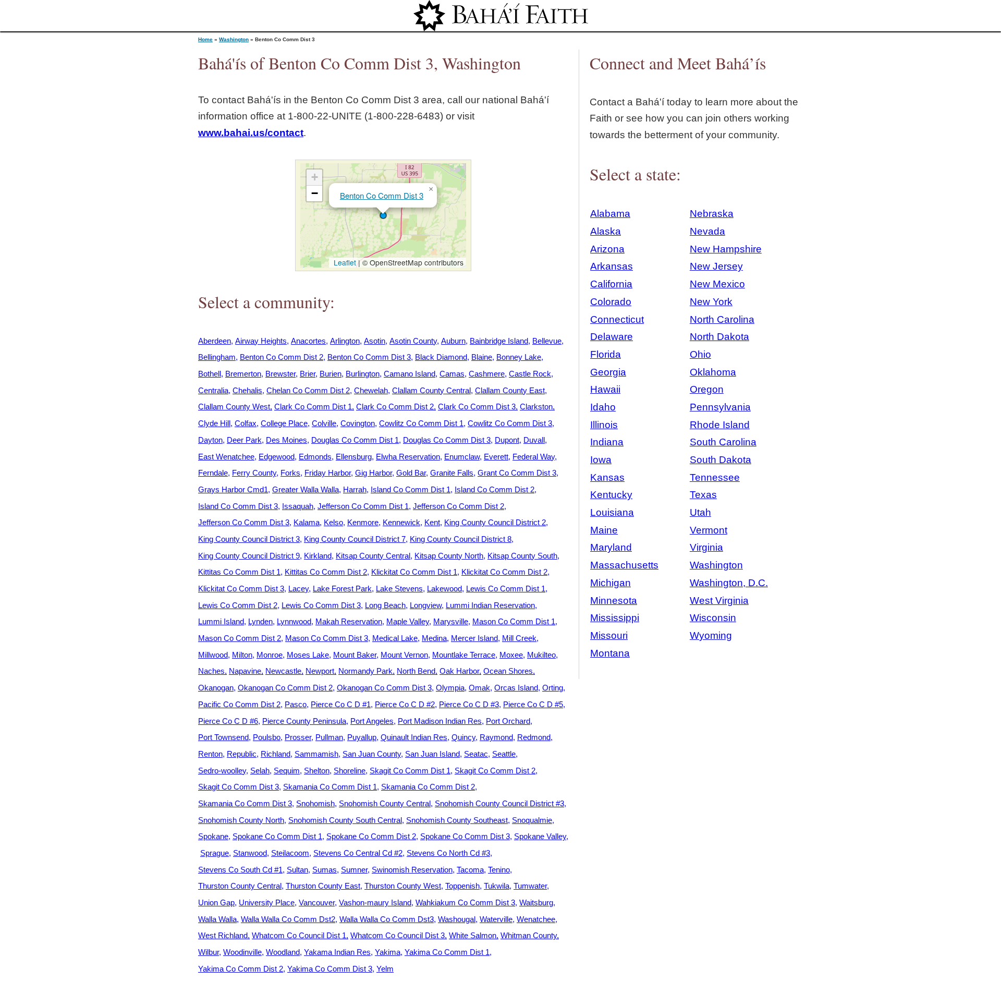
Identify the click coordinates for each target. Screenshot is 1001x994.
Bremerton (243, 373)
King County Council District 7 (355, 539)
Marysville (450, 621)
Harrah (355, 489)
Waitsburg (536, 902)
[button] (383, 215)
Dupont (507, 439)
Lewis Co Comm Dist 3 (321, 605)
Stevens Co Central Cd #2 (357, 852)
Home (205, 39)
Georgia (608, 372)
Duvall (534, 439)
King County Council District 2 (495, 522)
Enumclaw (462, 456)
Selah (260, 770)
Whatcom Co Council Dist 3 (397, 935)
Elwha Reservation (408, 456)
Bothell (209, 373)
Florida (605, 354)
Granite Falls (451, 472)
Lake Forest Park (342, 588)
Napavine (245, 670)
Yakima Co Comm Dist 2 (240, 968)
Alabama (610, 213)
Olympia (450, 687)
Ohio (700, 354)
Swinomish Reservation (412, 869)
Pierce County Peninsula (304, 721)
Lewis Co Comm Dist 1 (505, 588)
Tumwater (530, 885)
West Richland (223, 935)
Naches (211, 670)
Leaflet (344, 262)
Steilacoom (290, 852)
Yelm (385, 968)
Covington (357, 423)
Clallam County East (510, 390)
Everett (496, 456)
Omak (479, 687)
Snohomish (315, 803)
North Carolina (722, 319)
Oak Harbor (459, 670)
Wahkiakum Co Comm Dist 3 (465, 902)
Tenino (499, 869)
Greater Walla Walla (305, 489)
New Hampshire (726, 249)
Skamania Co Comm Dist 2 (428, 786)
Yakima (387, 952)
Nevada (707, 231)
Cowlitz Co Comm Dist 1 (421, 423)
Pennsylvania (720, 407)
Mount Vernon (404, 654)
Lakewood (444, 588)
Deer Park (244, 439)
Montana (610, 653)
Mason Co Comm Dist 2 (239, 638)
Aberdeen (214, 340)
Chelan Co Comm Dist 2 (308, 390)
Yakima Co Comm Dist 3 (329, 968)
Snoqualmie (532, 820)
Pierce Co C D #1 (341, 704)
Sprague (214, 852)
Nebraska (712, 213)
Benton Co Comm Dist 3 (381, 195)
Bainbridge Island (499, 340)
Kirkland (318, 555)
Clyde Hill (214, 423)
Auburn (453, 340)
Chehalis (247, 390)
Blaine (481, 357)
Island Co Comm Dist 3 (238, 506)
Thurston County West (402, 885)
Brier (307, 373)
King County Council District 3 (249, 539)
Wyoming (711, 635)
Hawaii (605, 389)
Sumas (324, 869)
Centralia (213, 390)
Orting (552, 687)
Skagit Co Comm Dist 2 (495, 770)
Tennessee (715, 477)
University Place (267, 902)
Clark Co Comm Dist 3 (477, 406)
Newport (320, 670)
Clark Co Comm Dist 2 (395, 406)
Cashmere (487, 373)
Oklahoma (713, 372)
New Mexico (717, 283)
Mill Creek (519, 638)
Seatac (476, 753)
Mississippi (614, 617)
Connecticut (617, 319)
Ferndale (213, 472)
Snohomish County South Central (345, 820)
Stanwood (250, 852)
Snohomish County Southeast (457, 820)
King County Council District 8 (460, 539)
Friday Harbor (327, 472)
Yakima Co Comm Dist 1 (447, 952)
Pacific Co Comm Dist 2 (239, 704)
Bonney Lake (518, 357)
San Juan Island (432, 753)
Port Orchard (508, 721)
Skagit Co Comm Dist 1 (410, 770)
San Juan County (372, 753)
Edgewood (277, 456)
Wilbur (208, 952)
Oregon (707, 389)
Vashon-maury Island (375, 902)
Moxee (511, 654)
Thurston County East (323, 885)
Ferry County (254, 472)
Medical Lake (395, 638)
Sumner (354, 869)
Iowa (601, 459)
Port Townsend (223, 737)
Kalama (307, 522)
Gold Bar (411, 472)
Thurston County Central (240, 885)
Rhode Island (720, 424)
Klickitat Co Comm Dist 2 (504, 571)
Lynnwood (294, 621)
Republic (242, 753)
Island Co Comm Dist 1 (410, 489)
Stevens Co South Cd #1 (240, 869)
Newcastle (283, 670)
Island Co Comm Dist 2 (494, 489)
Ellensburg (354, 456)
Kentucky (611, 494)
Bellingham (217, 357)
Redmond (534, 737)
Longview (426, 605)
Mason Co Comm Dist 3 (326, 638)
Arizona (607, 249)
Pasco (296, 704)
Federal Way (533, 456)
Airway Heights (261, 340)
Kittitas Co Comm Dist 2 (326, 571)
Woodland (283, 952)
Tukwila (496, 885)
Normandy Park (365, 670)
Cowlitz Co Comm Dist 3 (510, 423)
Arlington (345, 340)
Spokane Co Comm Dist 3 (465, 836)
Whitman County (528, 935)
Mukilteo (541, 654)
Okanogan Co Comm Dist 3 (384, 687)
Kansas (607, 477)
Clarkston (536, 406)
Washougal (456, 919)
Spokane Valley (540, 836)
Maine (604, 530)
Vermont (708, 530)
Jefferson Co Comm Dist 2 (458, 506)
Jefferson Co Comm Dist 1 (363, 506)
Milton (242, 654)
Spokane (213, 836)
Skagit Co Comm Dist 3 (238, 786)
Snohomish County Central (385, 803)
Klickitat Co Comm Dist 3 (241, 588)
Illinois (604, 424)
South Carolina (723, 442)
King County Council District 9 (249, 555)
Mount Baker (354, 654)
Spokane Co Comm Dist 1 (277, 836)
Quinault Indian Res (414, 737)
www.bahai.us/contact (250, 132)
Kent (432, 522)
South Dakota (720, 459)
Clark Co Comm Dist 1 (313, 406)
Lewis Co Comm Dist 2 (237, 605)
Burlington (363, 373)
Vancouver (317, 902)
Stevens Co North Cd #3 (448, 852)
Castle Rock (530, 373)
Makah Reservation (348, 621)
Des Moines (286, 439)
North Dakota (719, 336)
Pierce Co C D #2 (405, 704)
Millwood (213, 654)
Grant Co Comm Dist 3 (517, 472)
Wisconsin (713, 617)
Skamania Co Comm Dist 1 (330, 786)
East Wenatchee (226, 456)
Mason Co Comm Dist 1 (513, 621)
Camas (452, 373)
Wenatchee (536, 919)
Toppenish (462, 885)
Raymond (496, 737)
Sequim (287, 770)
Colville (324, 423)
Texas (703, 494)
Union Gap (216, 902)
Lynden (260, 621)
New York (711, 301)
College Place (284, 423)
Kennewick (401, 522)
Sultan (297, 869)
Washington (234, 39)
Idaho (603, 407)
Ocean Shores (508, 670)
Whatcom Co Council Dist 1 (299, 935)
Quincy (463, 737)
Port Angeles (372, 721)
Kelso (333, 522)
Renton (210, 753)
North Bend (416, 670)
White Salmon (472, 935)
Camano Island (409, 373)
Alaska (605, 231)
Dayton (210, 439)
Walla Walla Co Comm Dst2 (288, 919)
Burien (330, 373)
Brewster (280, 373)
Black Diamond (441, 357)
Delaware (611, 336)
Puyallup (361, 737)
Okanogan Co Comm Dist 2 (285, 687)
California (611, 283)
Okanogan (216, 687)
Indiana (607, 442)
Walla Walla (217, 919)
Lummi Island (221, 621)
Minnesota (613, 600)
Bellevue (546, 340)
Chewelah (371, 390)
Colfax (246, 423)
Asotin (374, 340)
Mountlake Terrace (463, 654)
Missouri (609, 635)
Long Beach (385, 605)
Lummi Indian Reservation (490, 605)
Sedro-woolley (222, 770)
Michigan (610, 582)
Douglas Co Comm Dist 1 (355, 439)
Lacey (298, 588)
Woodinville (242, 952)
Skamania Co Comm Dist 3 (245, 803)
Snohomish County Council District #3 (499, 803)
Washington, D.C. (729, 582)
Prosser (298, 737)
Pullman (329, 737)
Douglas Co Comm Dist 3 (447, 439)
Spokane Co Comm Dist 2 (371, 836)
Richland (275, 753)
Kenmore (363, 522)
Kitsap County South (522, 555)
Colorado (610, 301)
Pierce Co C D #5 (533, 704)
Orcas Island (516, 687)
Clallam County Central (431, 390)
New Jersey (716, 266)
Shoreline (349, 770)
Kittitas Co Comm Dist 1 (239, 571)
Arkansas (611, 266)
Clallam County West (234, 406)
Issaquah (297, 506)
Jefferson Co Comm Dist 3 (243, 522)
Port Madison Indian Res (440, 721)
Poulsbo (266, 737)
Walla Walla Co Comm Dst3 (386, 919)
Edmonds (315, 456)
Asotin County (413, 340)
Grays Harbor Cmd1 (233, 489)
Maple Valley (407, 621)
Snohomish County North (241, 820)
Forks (290, 472)
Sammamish (316, 753)
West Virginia (719, 600)
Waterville (496, 919)
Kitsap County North (448, 555)
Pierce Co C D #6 (228, 721)
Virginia (706, 547)
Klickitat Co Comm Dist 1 (414, 571)
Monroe (270, 654)
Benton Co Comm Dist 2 (281, 357)
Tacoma (470, 869)
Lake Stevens (399, 588)
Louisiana (612, 512)
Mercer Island (474, 638)
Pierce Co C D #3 (469, 704)
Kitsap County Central (373, 555)
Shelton (316, 770)
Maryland (611, 547)
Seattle (504, 753)
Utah (700, 512)
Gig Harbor (373, 472)
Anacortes (308, 340)
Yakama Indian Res (337, 952)
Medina (434, 638)
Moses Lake (308, 654)
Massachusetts (624, 565)
